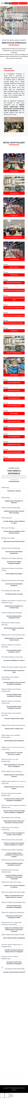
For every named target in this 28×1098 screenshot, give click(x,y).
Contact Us (5, 1021)
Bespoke (4, 1034)
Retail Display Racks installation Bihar (14, 629)
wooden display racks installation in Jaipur (14, 522)
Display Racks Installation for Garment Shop (14, 607)
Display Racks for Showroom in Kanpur (14, 787)
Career (4, 1018)
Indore (11, 1076)
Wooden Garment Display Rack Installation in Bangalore (14, 799)
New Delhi (12, 1078)
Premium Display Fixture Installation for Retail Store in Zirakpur (14, 854)
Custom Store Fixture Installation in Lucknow (14, 886)
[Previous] (2, 1095)
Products (4, 1037)
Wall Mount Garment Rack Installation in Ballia (14, 916)
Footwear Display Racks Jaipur (14, 718)
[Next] (7, 1095)
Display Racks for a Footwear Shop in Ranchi (14, 639)
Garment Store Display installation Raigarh (14, 562)
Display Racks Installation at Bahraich (14, 502)
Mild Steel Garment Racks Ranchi (14, 541)
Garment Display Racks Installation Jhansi (14, 651)
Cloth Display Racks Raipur (14, 574)
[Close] (11, 1095)
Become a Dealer (23, 3)
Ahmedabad (5, 1072)
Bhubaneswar (22, 1072)
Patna (18, 1078)
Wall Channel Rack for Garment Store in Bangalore (14, 765)
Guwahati (5, 1074)
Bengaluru (13, 1072)
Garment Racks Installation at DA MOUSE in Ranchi (14, 532)
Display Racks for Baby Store (14, 729)
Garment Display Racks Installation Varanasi (14, 707)
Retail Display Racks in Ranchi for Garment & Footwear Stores (14, 822)
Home (4, 1008)
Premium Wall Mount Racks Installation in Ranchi (14, 864)
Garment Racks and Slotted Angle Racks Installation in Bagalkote (14, 811)
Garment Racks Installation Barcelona (14, 584)
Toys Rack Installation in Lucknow (14, 660)
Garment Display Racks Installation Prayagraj (14, 695)
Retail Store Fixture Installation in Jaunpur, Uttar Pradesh (14, 834)
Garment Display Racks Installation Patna (14, 617)
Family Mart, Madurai (14, 491)
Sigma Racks (16, 1088)
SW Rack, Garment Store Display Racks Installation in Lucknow (14, 844)
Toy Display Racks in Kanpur (14, 594)
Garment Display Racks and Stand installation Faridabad (14, 683)
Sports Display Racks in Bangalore (14, 938)
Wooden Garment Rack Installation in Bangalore (14, 963)
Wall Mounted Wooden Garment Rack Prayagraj (14, 512)
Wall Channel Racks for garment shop (14, 671)
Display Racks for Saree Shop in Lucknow (14, 775)
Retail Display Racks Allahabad (14, 741)
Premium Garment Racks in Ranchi (14, 972)
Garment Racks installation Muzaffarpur (14, 552)
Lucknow (5, 1078)
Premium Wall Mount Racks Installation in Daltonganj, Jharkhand (14, 877)
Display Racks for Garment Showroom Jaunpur (14, 753)
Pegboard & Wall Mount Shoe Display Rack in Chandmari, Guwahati (14, 929)
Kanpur (21, 1076)
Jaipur (16, 1076)
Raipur (23, 1078)
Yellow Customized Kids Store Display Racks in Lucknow (14, 896)
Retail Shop (5, 1032)
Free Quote (15, 3)
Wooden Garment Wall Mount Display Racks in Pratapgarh (14, 951)
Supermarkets (6, 1029)
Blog (3, 1013)
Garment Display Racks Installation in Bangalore (14, 906)
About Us (4, 1011)
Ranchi (14, 1080)
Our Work (4, 1016)
